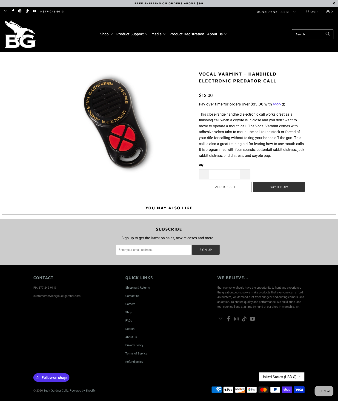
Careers (130, 304)
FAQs (128, 320)
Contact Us (132, 296)
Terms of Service (136, 353)
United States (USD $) (273, 12)
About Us (131, 337)
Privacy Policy (134, 345)
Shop (128, 312)
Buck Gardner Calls (55, 390)
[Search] (327, 34)
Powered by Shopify (82, 390)
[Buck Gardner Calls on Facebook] (12, 11)
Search (130, 329)
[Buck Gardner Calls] (20, 34)
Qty (201, 165)
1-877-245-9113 (52, 11)
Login (314, 11)
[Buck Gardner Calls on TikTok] (27, 11)
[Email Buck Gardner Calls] (5, 11)
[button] (106, 34)
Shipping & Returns (137, 287)
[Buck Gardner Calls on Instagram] (20, 11)
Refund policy (134, 361)
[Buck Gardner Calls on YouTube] (34, 11)
